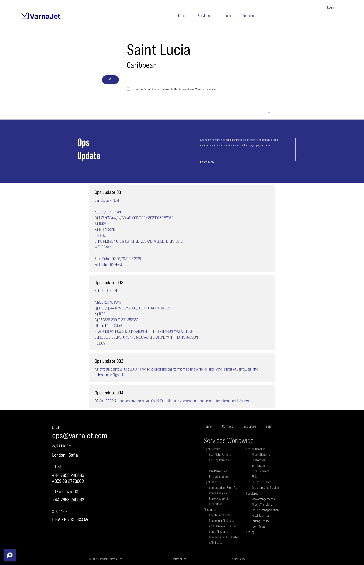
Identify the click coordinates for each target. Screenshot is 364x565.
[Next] (110, 79)
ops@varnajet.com (79, 435)
